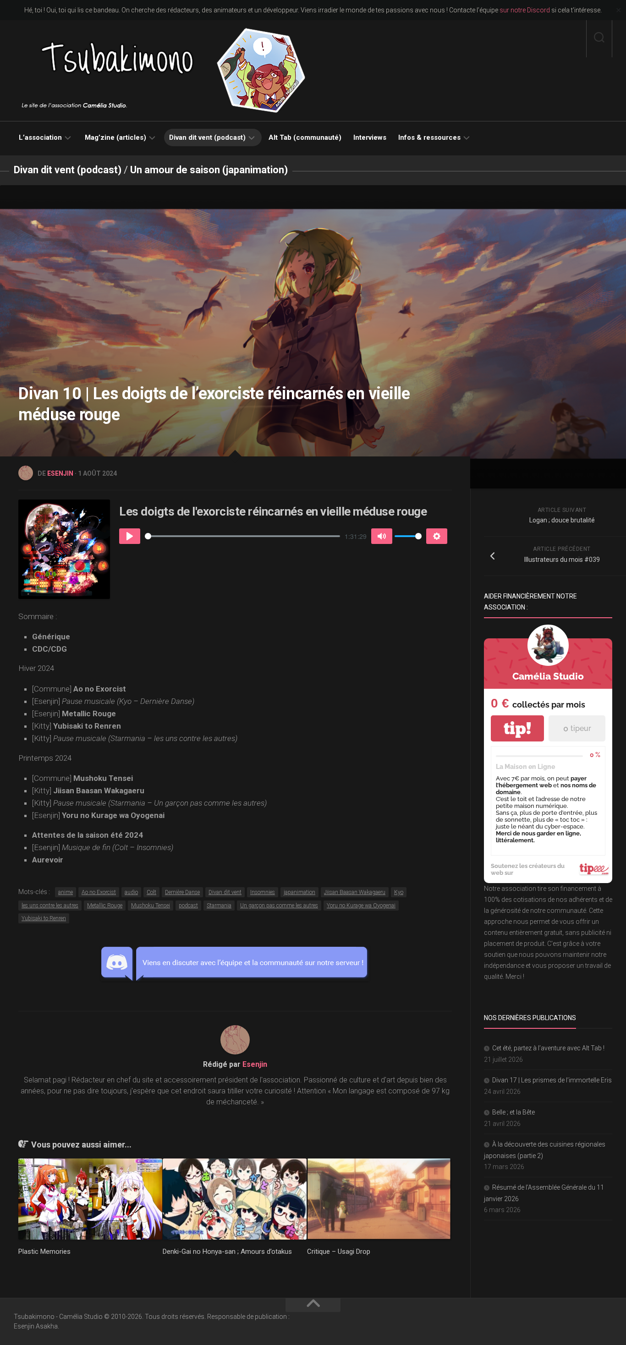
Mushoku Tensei (150, 905)
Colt (151, 892)
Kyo (398, 892)
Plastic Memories (44, 1251)
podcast (188, 905)
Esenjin (60, 473)
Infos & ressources (429, 137)
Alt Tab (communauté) (305, 137)
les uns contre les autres (50, 905)
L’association (40, 137)
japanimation (299, 892)
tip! (517, 728)
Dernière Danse (182, 892)
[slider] (242, 536)
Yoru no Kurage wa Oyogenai (361, 905)
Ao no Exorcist (99, 892)
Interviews (369, 137)
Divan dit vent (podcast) (207, 137)
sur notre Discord (525, 10)
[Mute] (381, 536)
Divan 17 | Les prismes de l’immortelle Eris (552, 1080)
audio (131, 892)
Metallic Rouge (104, 905)
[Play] (129, 536)
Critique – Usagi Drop (338, 1251)
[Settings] (436, 536)
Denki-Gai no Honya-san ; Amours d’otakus (227, 1251)
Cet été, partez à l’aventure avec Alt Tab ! (548, 1048)
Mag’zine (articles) (115, 137)
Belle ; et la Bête (513, 1112)
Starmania (219, 905)
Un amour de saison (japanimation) (209, 170)
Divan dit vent (225, 892)
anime (65, 892)
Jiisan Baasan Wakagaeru (354, 892)
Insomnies (262, 892)
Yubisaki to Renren (44, 918)
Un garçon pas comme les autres (279, 905)
